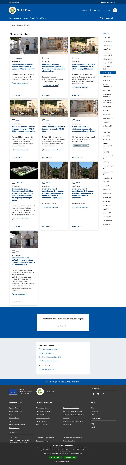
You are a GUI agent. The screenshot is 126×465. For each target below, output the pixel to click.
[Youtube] (94, 10)
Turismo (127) (107, 213)
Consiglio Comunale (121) (107, 85)
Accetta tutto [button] (56, 457)
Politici (11, 421)
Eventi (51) (106, 122)
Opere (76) (106, 152)
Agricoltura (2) (107, 41)
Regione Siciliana (14, 2)
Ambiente (66, 418)
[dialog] (63, 454)
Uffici (10, 414)
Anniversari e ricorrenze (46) (107, 54)
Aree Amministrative (15, 411)
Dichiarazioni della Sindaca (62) (108, 101)
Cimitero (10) (107, 73)
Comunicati (19, 58)
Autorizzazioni (67, 424)
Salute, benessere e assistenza (73, 421)
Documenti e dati (14, 428)
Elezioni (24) (106, 114)
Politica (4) (106, 162)
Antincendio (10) (108, 59)
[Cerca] (115, 10)
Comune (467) (107, 80)
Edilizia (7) (106, 110)
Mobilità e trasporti (42, 424)
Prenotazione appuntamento (45, 437)
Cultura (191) (107, 90)
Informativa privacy (69, 441)
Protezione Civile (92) (108, 173)
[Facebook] (89, 10)
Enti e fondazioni (14, 418)
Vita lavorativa (40, 414)
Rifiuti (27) (106, 182)
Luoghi (93, 424)
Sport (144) (106, 201)
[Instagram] (98, 10)
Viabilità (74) (106, 224)
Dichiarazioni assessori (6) (107, 95)
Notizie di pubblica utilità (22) (107, 146)
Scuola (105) (106, 186)
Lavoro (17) (106, 136)
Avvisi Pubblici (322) (107, 68)
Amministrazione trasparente (72, 437)
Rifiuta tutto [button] (70, 457)
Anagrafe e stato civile (43, 408)
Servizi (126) (106, 189)
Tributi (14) (106, 209)
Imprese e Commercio (43, 418)
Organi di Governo (14, 408)
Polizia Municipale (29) (108, 167)
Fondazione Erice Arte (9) (108, 127)
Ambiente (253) (107, 45)
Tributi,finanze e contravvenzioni (73, 414)
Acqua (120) (106, 37)
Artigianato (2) (107, 63)
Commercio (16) (107, 77)
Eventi (93, 427)
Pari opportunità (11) (108, 157)
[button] (63, 462)
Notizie (78, 120)
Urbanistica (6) (107, 220)
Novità (19, 25)
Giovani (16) (106, 132)
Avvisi (47, 58)
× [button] (124, 444)
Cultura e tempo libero (43, 411)
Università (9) (107, 217)
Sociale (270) (107, 197)
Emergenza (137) (108, 118)
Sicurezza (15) (107, 193)
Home (13, 25)
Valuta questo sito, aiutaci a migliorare (64, 381)
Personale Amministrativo (17, 424)
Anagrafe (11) (107, 49)
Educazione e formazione (71, 408)
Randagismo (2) (107, 178)
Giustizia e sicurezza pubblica (72, 411)
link (81, 453)
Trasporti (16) (107, 205)
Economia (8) (107, 106)
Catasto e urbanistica (42, 421)
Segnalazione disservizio (43, 441)
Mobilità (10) (106, 140)
